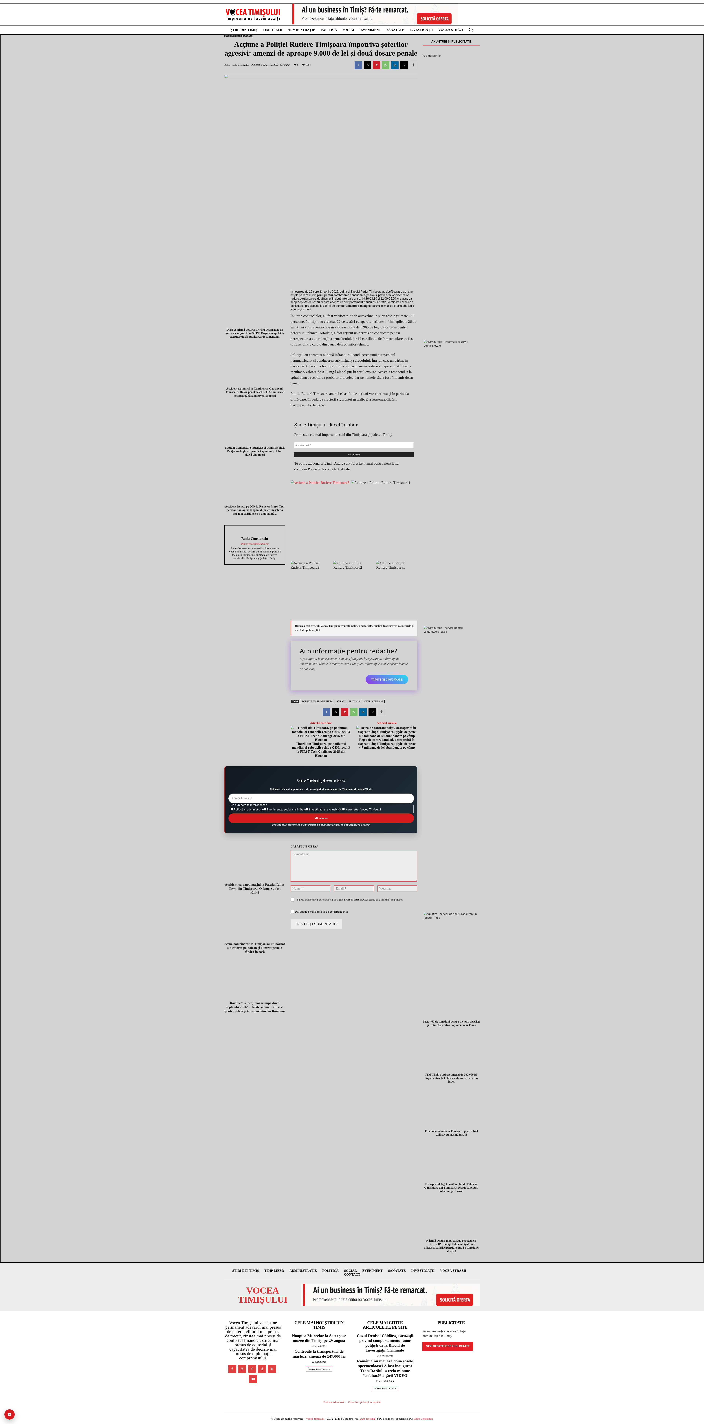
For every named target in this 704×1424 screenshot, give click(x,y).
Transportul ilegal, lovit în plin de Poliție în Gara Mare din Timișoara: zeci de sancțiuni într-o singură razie (451, 1188)
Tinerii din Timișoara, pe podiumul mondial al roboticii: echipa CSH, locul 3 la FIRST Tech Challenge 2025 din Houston (321, 749)
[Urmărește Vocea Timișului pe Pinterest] (252, 1369)
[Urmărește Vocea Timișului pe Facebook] (232, 1369)
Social (248, 36)
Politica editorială (333, 1402)
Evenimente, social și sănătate (286, 809)
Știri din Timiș (233, 36)
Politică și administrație (248, 809)
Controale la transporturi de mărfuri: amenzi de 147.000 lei (319, 1353)
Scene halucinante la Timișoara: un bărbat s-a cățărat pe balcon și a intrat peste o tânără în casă (254, 948)
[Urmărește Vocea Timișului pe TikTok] (262, 1369)
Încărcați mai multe (318, 1368)
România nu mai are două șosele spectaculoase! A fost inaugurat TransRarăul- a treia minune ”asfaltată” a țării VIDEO (385, 1368)
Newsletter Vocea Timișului (363, 809)
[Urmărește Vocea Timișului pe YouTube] (253, 1379)
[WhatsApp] (386, 65)
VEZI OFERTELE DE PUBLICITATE (448, 1346)
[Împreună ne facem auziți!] (253, 14)
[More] (413, 65)
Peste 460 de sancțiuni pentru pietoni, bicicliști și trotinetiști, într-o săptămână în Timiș (451, 1023)
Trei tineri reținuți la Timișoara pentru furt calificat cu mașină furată (451, 1133)
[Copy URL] (404, 65)
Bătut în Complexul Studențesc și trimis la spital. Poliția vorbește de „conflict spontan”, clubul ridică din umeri (255, 451)
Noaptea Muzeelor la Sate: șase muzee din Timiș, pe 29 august (319, 1338)
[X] (367, 65)
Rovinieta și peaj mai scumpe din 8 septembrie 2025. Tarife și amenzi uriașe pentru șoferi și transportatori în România (255, 1007)
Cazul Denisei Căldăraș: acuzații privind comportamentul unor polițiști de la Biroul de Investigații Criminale (385, 1342)
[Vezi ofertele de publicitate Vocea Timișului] (374, 14)
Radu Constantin (240, 64)
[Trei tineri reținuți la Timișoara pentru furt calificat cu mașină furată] (451, 1108)
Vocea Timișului (315, 1418)
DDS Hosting (367, 1418)
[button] (470, 29)
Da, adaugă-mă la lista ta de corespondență (321, 911)
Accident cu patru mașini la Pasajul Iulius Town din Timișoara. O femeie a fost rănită (255, 888)
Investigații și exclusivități (325, 809)
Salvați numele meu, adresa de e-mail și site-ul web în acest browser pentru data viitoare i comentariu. (350, 899)
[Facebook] (358, 65)
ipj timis (354, 701)
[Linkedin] (395, 65)
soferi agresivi (373, 701)
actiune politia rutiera (317, 701)
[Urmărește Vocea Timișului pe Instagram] (242, 1369)
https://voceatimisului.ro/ (255, 543)
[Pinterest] (377, 65)
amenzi (341, 701)
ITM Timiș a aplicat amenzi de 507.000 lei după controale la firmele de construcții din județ (451, 1078)
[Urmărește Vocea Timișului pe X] (272, 1369)
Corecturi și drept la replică (364, 1402)
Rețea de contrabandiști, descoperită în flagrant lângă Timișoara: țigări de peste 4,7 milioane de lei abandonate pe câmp (387, 743)
